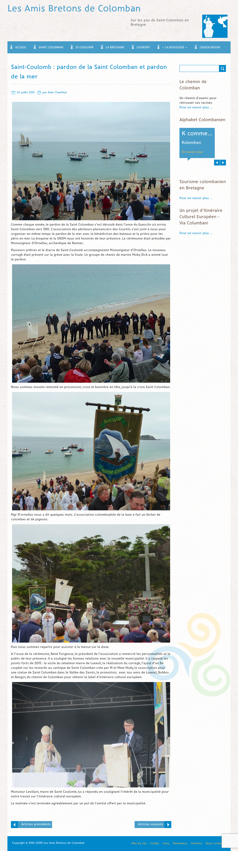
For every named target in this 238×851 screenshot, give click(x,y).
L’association (210, 47)
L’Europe (143, 47)
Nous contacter (216, 843)
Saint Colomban (51, 47)
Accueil (20, 47)
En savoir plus (192, 152)
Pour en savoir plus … (195, 107)
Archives (196, 843)
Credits (154, 843)
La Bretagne (115, 47)
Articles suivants (150, 824)
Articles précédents (36, 824)
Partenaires (180, 843)
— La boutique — (174, 47)
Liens (166, 843)
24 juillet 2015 (26, 92)
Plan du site (139, 843)
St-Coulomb (84, 47)
